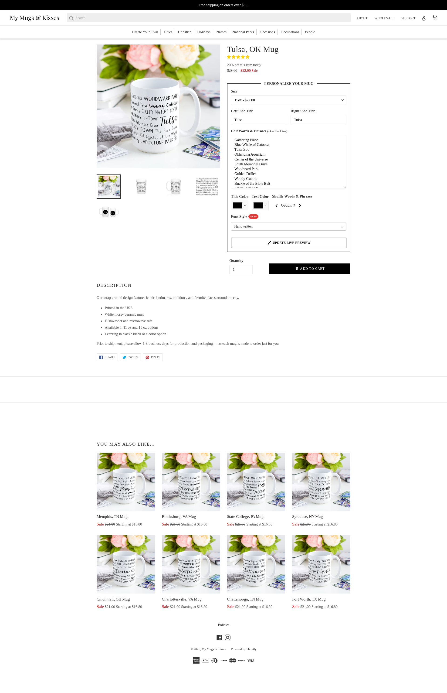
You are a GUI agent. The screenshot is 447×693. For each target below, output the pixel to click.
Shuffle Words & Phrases (292, 196)
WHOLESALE (384, 18)
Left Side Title (242, 111)
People (310, 32)
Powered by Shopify (244, 649)
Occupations (290, 32)
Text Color (260, 196)
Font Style (244, 216)
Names (221, 32)
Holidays (203, 32)
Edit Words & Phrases (259, 131)
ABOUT (362, 18)
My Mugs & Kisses (214, 649)
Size (234, 91)
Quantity (236, 261)
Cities (168, 32)
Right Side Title (303, 111)
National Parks (243, 32)
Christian (184, 32)
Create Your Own (145, 32)
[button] (238, 57)
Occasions (267, 32)
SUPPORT (408, 18)
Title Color (239, 196)
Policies (223, 625)
